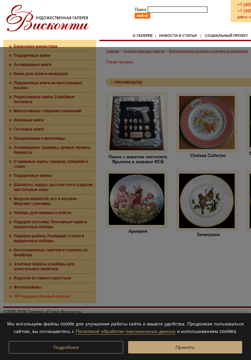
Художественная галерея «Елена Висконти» (48, 18)
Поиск (140, 9)
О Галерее (143, 36)
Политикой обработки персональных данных (126, 331)
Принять (185, 347)
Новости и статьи (178, 36)
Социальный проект (226, 36)
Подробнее (66, 347)
